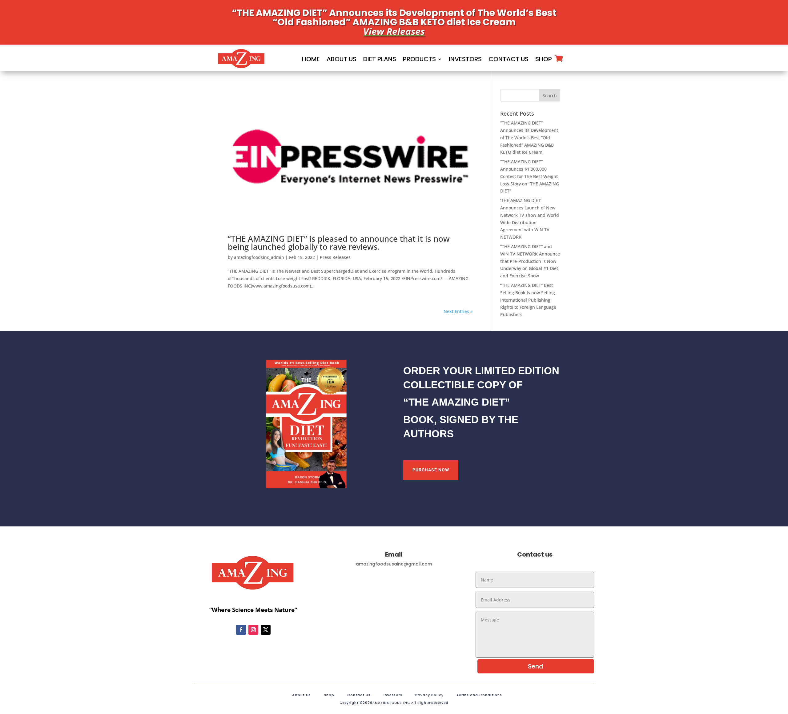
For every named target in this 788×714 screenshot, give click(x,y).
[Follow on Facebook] (241, 630)
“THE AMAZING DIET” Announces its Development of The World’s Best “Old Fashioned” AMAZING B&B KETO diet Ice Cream (529, 137)
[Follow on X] (266, 630)
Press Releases (335, 257)
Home (311, 59)
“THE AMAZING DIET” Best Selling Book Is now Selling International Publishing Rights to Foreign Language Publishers (528, 299)
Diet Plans (379, 59)
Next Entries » (458, 311)
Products (419, 59)
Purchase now (430, 469)
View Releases (394, 31)
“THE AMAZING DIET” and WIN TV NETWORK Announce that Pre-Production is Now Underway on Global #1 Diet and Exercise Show (530, 261)
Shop (543, 59)
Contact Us (508, 59)
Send (535, 666)
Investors (465, 59)
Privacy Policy (429, 695)
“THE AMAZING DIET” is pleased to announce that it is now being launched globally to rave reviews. (339, 242)
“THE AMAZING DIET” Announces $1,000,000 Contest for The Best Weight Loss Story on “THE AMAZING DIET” (529, 176)
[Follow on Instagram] (253, 630)
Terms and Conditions (479, 695)
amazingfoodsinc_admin (259, 257)
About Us (341, 59)
